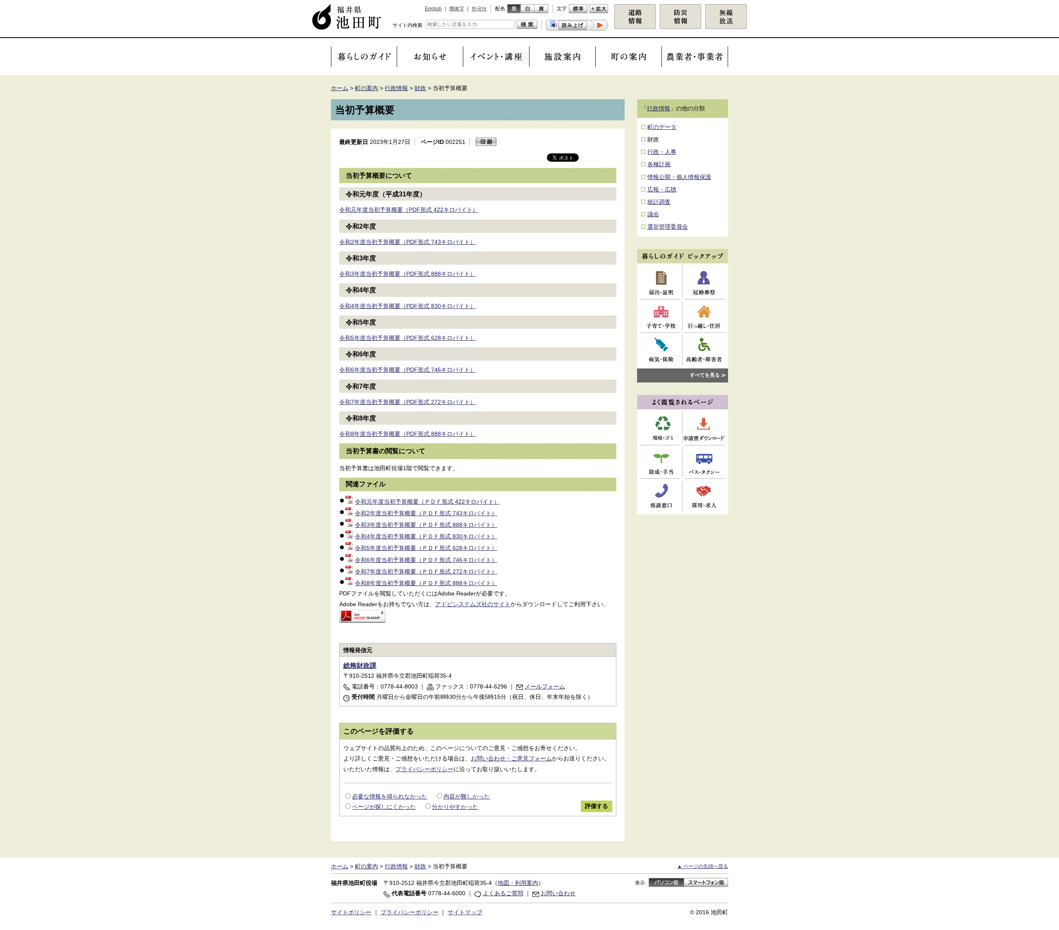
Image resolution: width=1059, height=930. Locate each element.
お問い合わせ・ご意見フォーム (511, 758)
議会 (653, 214)
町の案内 (366, 88)
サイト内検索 (407, 25)
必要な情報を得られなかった (389, 796)
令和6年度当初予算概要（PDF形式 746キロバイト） (407, 369)
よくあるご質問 (503, 893)
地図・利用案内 (518, 883)
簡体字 (456, 9)
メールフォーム (545, 686)
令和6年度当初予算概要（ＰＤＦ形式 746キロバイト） (426, 560)
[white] (527, 8)
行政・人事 (661, 151)
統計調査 (659, 201)
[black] (514, 8)
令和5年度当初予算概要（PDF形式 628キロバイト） (407, 338)
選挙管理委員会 (667, 226)
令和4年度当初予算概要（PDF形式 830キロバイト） (407, 306)
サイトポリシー (351, 912)
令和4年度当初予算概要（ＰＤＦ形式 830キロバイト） (426, 536)
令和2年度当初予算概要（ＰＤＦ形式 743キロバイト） (426, 513)
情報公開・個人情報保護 (679, 177)
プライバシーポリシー (424, 769)
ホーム (339, 88)
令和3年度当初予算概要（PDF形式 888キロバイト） (407, 273)
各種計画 (659, 164)
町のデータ (661, 127)
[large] (598, 8)
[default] (578, 8)
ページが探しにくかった (384, 806)
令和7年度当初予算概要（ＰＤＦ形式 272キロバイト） (426, 571)
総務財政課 (359, 665)
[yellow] (541, 8)
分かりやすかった (455, 806)
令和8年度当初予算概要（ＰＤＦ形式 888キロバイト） (426, 583)
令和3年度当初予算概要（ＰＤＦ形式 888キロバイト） (426, 524)
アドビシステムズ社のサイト (472, 604)
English (433, 9)
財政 (420, 88)
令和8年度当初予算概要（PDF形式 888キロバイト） (407, 433)
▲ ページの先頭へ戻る (702, 866)
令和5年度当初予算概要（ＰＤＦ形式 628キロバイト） (426, 548)
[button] (577, 25)
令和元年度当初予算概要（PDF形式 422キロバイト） (408, 209)
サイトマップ (465, 912)
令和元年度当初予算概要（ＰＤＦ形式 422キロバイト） (427, 501)
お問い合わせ (558, 893)
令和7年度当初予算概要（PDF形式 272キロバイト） (407, 402)
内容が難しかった (466, 796)
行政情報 (396, 88)
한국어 (479, 9)
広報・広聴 (661, 189)
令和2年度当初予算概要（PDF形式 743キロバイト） (407, 242)
